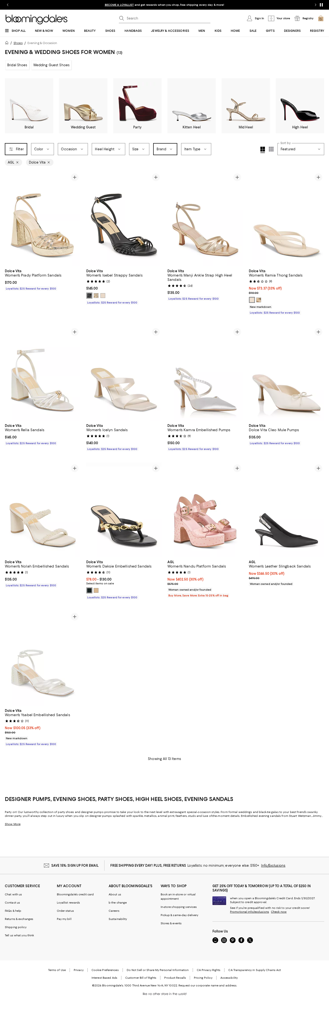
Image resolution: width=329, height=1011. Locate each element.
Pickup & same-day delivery (179, 915)
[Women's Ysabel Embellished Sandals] (42, 658)
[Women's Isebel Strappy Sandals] (124, 219)
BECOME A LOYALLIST (119, 5)
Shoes (18, 43)
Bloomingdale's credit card (75, 894)
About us (115, 894)
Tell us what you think (19, 935)
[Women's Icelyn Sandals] (124, 373)
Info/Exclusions (273, 865)
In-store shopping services (179, 907)
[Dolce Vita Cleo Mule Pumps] (286, 373)
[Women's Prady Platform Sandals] (42, 219)
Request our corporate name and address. (207, 985)
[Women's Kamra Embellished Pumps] (205, 373)
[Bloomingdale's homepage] (8, 43)
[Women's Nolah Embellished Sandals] (42, 510)
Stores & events (171, 923)
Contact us (12, 902)
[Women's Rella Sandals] (42, 373)
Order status (65, 910)
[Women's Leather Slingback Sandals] (286, 510)
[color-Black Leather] (89, 295)
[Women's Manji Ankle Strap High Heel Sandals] (205, 219)
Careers (114, 910)
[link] (42, 279)
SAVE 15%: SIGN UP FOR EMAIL (75, 865)
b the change (118, 902)
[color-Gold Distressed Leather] (258, 299)
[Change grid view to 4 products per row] (262, 150)
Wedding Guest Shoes (51, 65)
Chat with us (13, 894)
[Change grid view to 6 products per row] (271, 149)
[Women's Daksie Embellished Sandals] (124, 510)
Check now (279, 911)
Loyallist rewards (68, 902)
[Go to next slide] (315, 5)
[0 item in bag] (320, 18)
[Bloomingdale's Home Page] (36, 19)
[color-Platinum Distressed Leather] (96, 295)
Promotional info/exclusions (249, 911)
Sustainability (118, 919)
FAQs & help (13, 910)
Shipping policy (15, 927)
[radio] (89, 295)
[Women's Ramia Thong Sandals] (286, 219)
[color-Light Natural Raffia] (96, 590)
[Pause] (321, 5)
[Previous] (11, 219)
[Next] (75, 219)
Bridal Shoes (17, 65)
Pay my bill (64, 919)
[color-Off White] (102, 295)
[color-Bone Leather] (252, 299)
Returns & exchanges (19, 919)
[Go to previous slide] (8, 5)
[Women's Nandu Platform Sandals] (205, 510)
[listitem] (164, 5)
